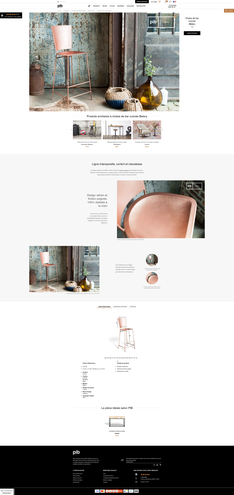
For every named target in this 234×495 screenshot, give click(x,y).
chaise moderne (124, 170)
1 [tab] (38, 58)
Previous (31, 62)
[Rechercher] (58, 1)
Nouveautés (141, 6)
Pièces (104, 6)
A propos (133, 306)
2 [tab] (38, 66)
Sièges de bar (91, 10)
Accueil (59, 10)
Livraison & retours (120, 306)
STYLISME (154, 2)
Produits (96, 6)
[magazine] (89, 6)
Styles (112, 6)
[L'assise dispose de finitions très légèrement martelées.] (152, 260)
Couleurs (130, 6)
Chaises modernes (122, 366)
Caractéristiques (104, 306)
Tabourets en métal (122, 371)
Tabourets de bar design (124, 369)
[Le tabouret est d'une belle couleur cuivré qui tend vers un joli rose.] (152, 278)
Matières (120, 6)
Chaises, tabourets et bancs (78, 10)
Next (177, 62)
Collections (66, 10)
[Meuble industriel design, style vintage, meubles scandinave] (62, 6)
